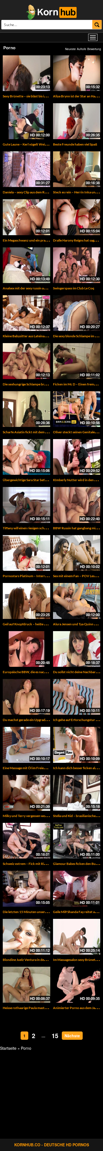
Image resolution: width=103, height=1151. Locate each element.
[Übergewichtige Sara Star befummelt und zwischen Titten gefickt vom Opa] (26, 457)
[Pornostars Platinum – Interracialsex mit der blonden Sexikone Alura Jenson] (26, 553)
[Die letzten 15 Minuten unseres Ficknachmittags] (26, 888)
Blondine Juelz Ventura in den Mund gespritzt (36, 960)
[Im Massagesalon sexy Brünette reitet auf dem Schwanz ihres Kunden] (77, 937)
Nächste (72, 1035)
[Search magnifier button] (97, 24)
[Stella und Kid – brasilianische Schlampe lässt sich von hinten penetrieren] (77, 793)
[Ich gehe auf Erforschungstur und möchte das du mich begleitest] (77, 697)
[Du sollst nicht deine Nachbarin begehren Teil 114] (77, 649)
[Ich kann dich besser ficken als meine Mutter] (77, 745)
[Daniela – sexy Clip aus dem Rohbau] (26, 169)
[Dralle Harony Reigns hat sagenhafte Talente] (77, 217)
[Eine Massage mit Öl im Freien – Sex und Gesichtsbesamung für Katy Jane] (26, 745)
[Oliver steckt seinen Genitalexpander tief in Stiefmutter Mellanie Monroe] (77, 409)
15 (55, 1035)
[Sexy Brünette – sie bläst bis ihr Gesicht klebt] (26, 73)
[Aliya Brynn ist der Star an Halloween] (77, 73)
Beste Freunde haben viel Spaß (75, 144)
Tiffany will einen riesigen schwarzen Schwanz (35, 528)
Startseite (8, 1048)
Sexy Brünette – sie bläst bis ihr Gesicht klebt (35, 96)
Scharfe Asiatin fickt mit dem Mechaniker (33, 432)
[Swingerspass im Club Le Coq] (77, 265)
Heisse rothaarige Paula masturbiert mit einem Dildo (40, 1008)
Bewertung (94, 49)
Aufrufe (81, 49)
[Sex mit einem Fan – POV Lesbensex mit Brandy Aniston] (77, 553)
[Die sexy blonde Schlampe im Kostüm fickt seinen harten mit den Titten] (77, 313)
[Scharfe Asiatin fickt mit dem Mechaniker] (26, 409)
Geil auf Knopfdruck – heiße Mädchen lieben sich (38, 624)
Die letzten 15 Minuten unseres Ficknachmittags (38, 912)
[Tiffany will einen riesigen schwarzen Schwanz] (26, 505)
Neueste (70, 49)
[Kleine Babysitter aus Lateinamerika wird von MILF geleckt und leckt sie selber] (26, 313)
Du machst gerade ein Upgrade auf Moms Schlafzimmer (42, 720)
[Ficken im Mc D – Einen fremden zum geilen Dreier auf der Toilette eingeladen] (77, 361)
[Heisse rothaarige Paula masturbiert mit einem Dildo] (26, 984)
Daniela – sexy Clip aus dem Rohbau (28, 192)
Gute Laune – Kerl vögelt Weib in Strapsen (33, 144)
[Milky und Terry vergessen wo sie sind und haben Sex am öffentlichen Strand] (26, 793)
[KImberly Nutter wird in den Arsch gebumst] (77, 457)
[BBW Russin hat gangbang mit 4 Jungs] (77, 505)
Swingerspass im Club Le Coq (73, 288)
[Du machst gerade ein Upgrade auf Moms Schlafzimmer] (26, 697)
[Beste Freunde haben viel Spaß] (77, 121)
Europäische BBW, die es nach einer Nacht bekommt (41, 672)
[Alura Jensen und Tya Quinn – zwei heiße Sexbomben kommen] (77, 601)
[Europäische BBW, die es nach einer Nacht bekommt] (26, 649)
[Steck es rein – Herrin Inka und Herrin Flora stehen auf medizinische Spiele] (77, 169)
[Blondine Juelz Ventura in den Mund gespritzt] (26, 937)
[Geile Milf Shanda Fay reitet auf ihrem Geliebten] (77, 888)
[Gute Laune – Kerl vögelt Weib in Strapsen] (26, 121)
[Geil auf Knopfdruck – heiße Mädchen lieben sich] (26, 601)
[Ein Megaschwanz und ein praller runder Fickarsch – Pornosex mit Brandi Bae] (26, 217)
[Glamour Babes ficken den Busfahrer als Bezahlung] (77, 841)
